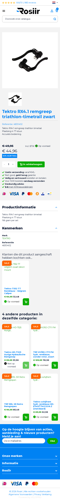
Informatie (10, 463)
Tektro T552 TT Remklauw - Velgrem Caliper (15, 291)
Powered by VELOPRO (30, 497)
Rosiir (6, 470)
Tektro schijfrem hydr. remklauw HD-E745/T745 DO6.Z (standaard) (43, 405)
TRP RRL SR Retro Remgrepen (13, 405)
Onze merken (12, 456)
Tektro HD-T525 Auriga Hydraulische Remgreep (14, 354)
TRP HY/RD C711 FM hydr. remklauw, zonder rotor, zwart (43, 354)
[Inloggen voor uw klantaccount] (52, 11)
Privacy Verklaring (42, 494)
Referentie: (7, 124)
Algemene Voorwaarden (20, 494)
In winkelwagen (32, 164)
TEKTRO (6, 238)
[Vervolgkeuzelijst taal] (55, 3)
